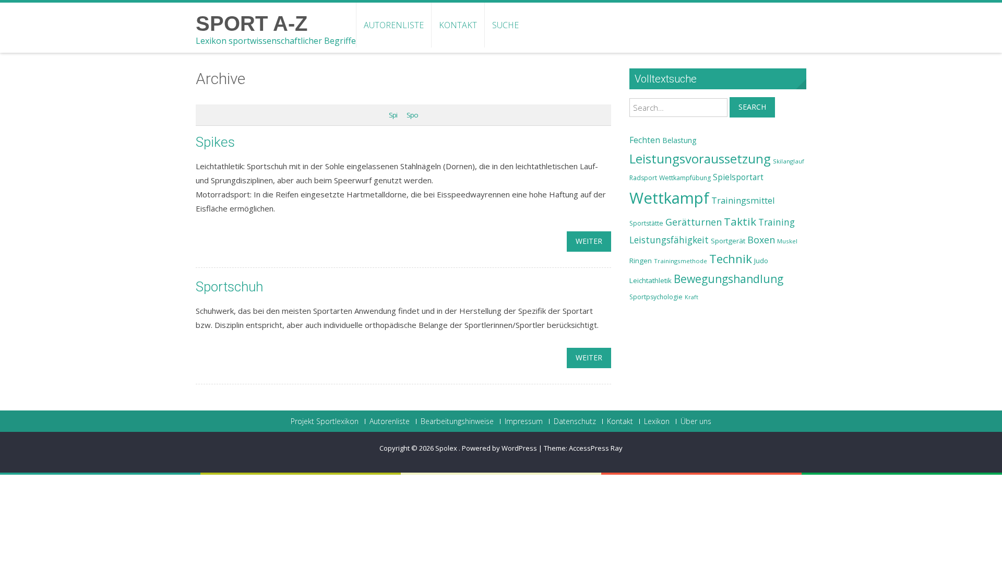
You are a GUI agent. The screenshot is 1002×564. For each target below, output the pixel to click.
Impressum (524, 421)
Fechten (644, 140)
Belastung (679, 140)
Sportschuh (229, 287)
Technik (730, 259)
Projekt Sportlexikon (325, 421)
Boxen (761, 239)
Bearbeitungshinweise (457, 421)
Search (752, 107)
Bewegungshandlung (728, 279)
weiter (589, 241)
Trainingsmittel (743, 200)
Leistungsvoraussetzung (700, 158)
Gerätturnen (693, 222)
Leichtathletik (650, 280)
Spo (412, 115)
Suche (505, 25)
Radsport (643, 177)
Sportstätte (646, 223)
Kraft (691, 297)
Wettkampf (669, 197)
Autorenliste (394, 25)
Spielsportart (738, 177)
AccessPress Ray (596, 448)
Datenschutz (575, 421)
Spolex (447, 448)
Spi (393, 115)
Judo (761, 260)
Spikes (215, 142)
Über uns (696, 421)
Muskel (787, 241)
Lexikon (657, 421)
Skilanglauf (788, 161)
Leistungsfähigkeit (669, 239)
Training (776, 222)
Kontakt (458, 25)
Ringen (640, 260)
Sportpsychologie (656, 296)
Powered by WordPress (499, 448)
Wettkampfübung (685, 177)
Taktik (740, 221)
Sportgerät (728, 240)
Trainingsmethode (680, 261)
